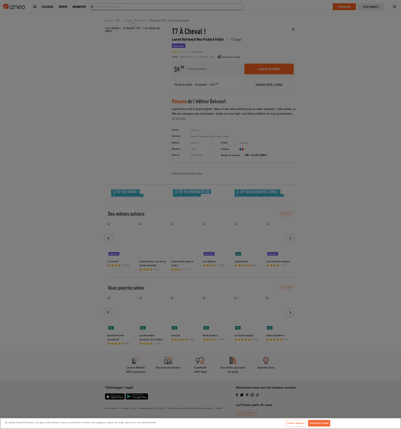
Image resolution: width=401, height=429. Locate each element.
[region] (200, 423)
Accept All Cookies (319, 423)
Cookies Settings (295, 423)
